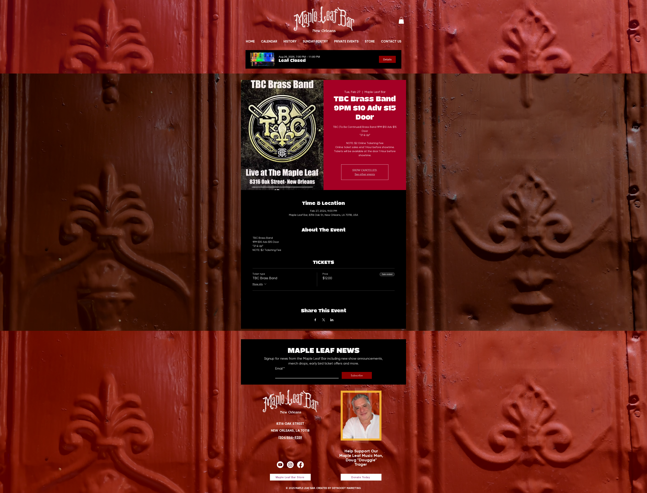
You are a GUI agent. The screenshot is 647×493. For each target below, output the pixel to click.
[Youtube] (280, 464)
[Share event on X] (323, 319)
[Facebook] (300, 464)
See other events (365, 174)
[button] (401, 20)
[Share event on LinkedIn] (331, 319)
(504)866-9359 (290, 437)
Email (280, 368)
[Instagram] (290, 464)
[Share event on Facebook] (315, 319)
